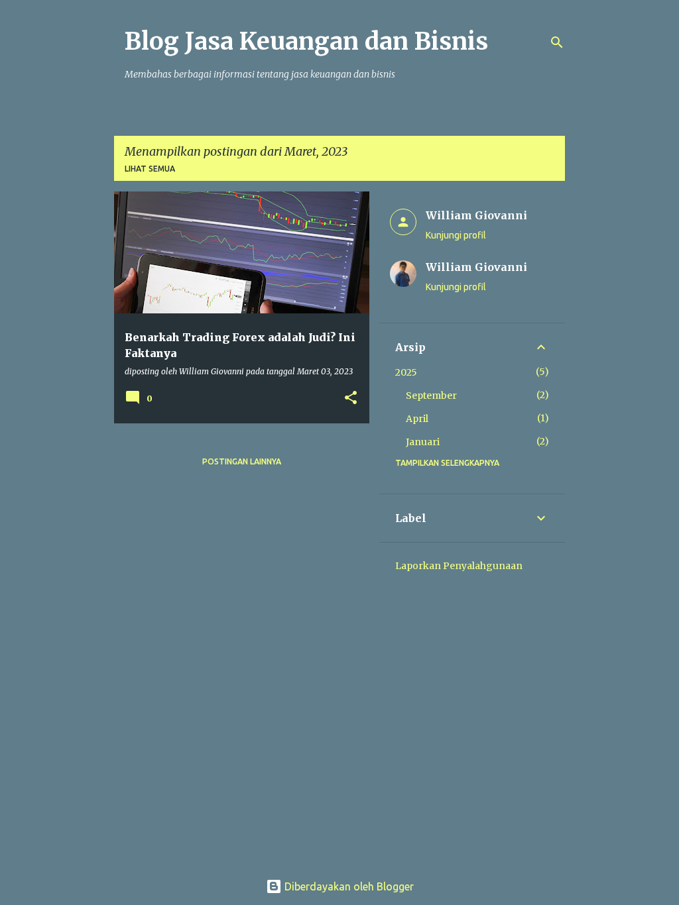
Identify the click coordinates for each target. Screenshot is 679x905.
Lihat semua (150, 168)
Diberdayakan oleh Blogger (348, 886)
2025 (406, 372)
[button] (351, 398)
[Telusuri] (557, 42)
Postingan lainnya (241, 461)
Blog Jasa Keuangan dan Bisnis (306, 41)
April (417, 419)
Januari (423, 442)
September (431, 395)
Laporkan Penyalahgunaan (459, 566)
